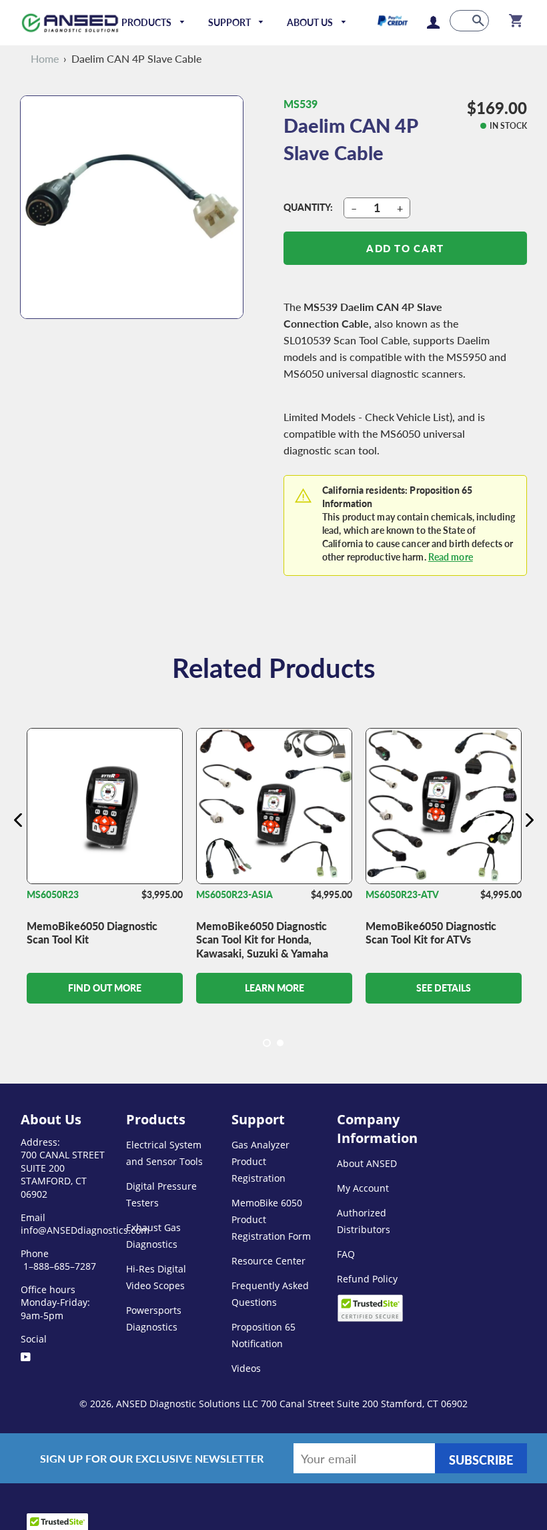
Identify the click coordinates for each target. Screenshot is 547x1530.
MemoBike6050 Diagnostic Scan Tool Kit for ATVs (431, 932)
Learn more (274, 988)
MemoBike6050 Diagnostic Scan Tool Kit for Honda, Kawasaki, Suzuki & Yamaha (262, 939)
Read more (450, 556)
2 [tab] (280, 1043)
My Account (363, 1188)
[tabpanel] (105, 892)
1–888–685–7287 (58, 1266)
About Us (311, 22)
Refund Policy (367, 1278)
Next (529, 820)
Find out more (104, 988)
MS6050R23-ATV (402, 894)
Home (45, 58)
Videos (246, 1368)
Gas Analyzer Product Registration (260, 1161)
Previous (18, 820)
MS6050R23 (53, 894)
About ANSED (367, 1163)
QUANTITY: (308, 207)
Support (230, 22)
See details (443, 988)
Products (147, 22)
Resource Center (268, 1260)
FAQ (346, 1254)
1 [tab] (267, 1043)
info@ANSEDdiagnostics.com (85, 1230)
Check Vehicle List (407, 416)
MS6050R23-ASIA (234, 894)
